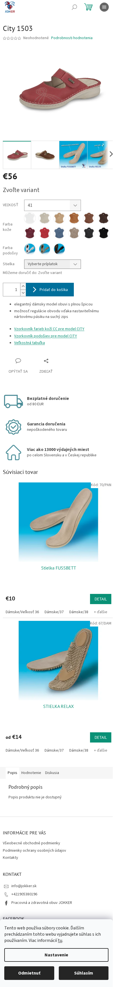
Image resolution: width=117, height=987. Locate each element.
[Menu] (104, 7)
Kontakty (10, 858)
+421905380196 (24, 894)
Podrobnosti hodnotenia (72, 38)
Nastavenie (56, 955)
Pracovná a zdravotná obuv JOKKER (41, 903)
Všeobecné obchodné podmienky (31, 843)
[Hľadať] (74, 7)
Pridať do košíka (53, 289)
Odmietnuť (29, 973)
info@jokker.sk (24, 886)
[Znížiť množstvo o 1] (23, 293)
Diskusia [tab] (52, 773)
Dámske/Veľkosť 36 (22, 612)
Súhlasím (83, 973)
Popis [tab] (12, 773)
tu (60, 940)
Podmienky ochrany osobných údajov (34, 850)
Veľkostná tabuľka (29, 343)
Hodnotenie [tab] (31, 773)
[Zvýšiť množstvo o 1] (23, 286)
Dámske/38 (78, 612)
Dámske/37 (54, 612)
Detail (101, 599)
